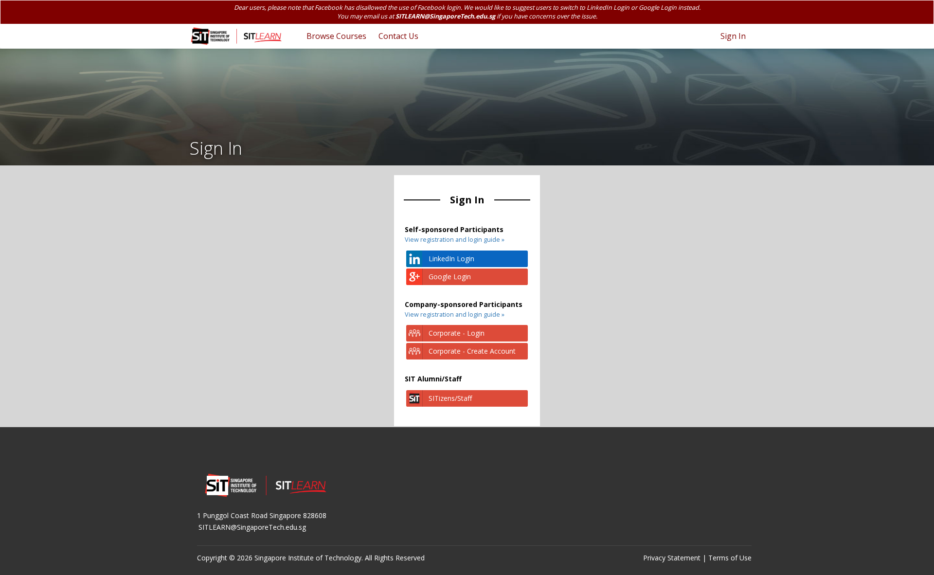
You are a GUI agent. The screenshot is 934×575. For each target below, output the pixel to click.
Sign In (733, 36)
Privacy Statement (671, 557)
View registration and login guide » (454, 239)
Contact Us (398, 36)
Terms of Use (730, 557)
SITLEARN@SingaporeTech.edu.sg (445, 16)
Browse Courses (336, 36)
